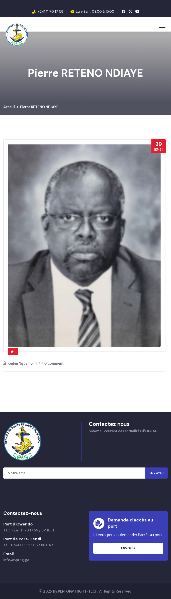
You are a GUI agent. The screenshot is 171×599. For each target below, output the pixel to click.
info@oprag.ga (16, 560)
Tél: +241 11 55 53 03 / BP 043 (28, 545)
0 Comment (54, 363)
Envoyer (156, 473)
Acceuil (9, 107)
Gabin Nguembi (21, 363)
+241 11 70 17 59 (50, 11)
